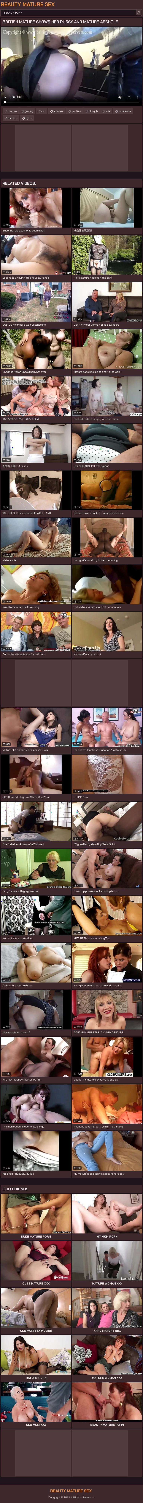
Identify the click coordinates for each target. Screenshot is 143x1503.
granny (29, 111)
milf (43, 111)
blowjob (93, 111)
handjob (13, 118)
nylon (29, 118)
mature (12, 111)
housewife (125, 111)
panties (76, 111)
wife (108, 111)
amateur (58, 111)
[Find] (138, 12)
